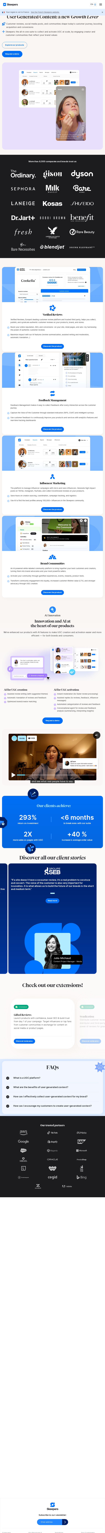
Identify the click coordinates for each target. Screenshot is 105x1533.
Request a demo (12, 54)
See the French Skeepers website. (45, 12)
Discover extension (24, 1041)
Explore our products (14, 45)
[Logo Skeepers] (10, 4)
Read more (52, 901)
